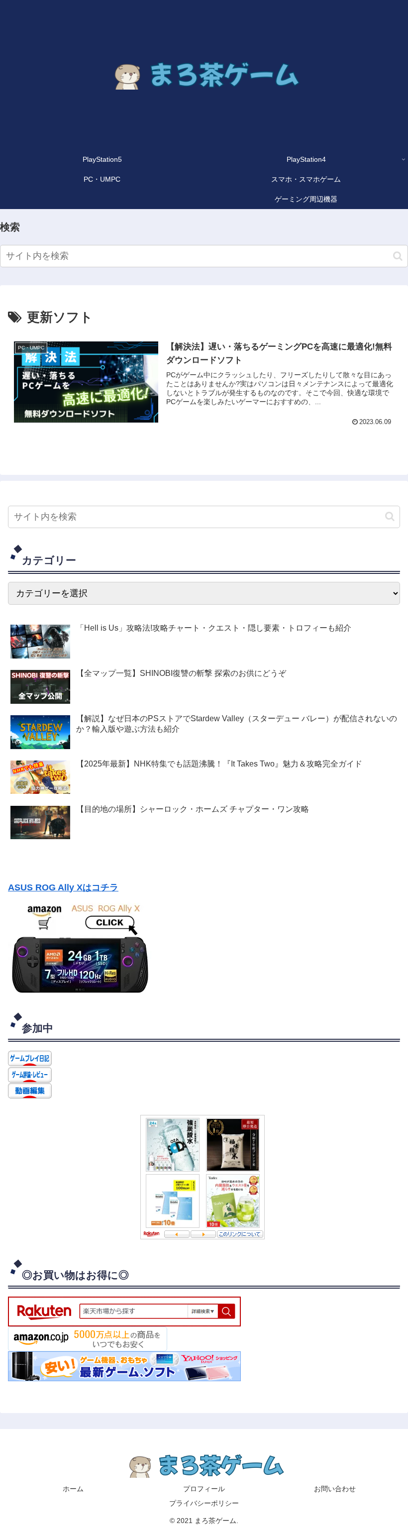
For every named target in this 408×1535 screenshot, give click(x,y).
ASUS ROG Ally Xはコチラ (63, 887)
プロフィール (204, 1489)
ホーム (73, 1489)
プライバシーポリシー (204, 1503)
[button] (398, 256)
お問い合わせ (335, 1489)
